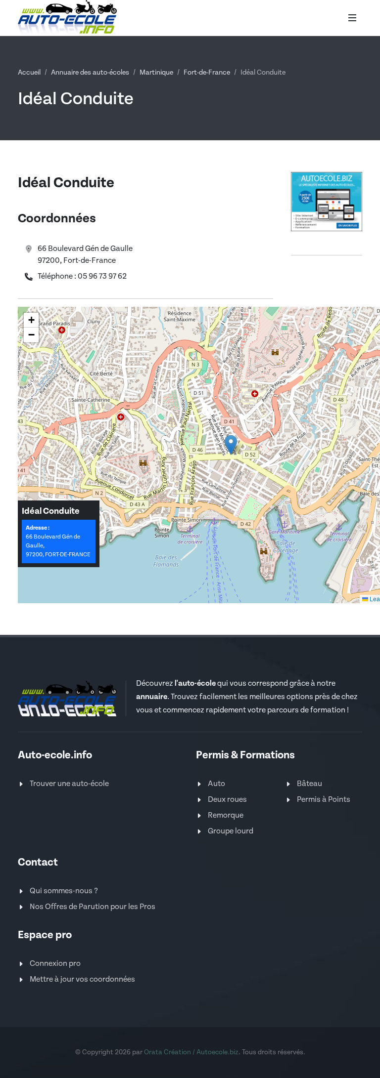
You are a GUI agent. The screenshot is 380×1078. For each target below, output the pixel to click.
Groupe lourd (230, 831)
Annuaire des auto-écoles (90, 73)
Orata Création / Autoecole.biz (191, 1052)
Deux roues (227, 799)
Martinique (156, 73)
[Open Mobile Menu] (352, 18)
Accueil (29, 73)
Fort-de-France (207, 73)
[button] (231, 445)
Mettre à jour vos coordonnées (82, 979)
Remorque (225, 815)
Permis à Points (323, 799)
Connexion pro (55, 963)
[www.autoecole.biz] (326, 201)
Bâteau (309, 783)
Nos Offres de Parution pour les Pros (92, 907)
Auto (216, 783)
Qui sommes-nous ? (64, 891)
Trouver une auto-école (69, 783)
